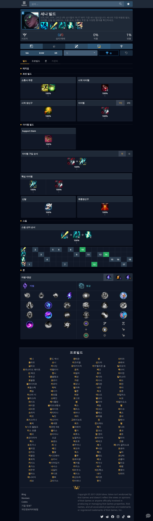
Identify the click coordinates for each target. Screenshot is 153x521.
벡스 (121, 412)
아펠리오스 (121, 401)
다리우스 (76, 469)
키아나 (99, 462)
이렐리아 (54, 369)
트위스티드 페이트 (31, 369)
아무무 (32, 469)
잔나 (54, 373)
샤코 (32, 480)
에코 (99, 459)
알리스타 (31, 398)
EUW (41, 53)
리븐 (76, 394)
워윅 (32, 423)
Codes (25, 501)
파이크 (121, 408)
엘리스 (54, 430)
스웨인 (54, 398)
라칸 (121, 383)
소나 (54, 362)
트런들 (54, 394)
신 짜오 (31, 373)
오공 (54, 437)
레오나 (76, 383)
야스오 (99, 394)
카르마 (54, 383)
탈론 (76, 391)
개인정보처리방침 (30, 509)
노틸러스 (76, 437)
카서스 (32, 462)
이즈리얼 (76, 362)
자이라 (99, 376)
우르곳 (32, 376)
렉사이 (121, 369)
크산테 (121, 455)
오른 (121, 391)
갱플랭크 (54, 376)
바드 (121, 380)
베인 (54, 448)
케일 (32, 391)
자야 (121, 387)
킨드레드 (99, 423)
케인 (99, 369)
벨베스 (99, 412)
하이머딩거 (54, 462)
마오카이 (54, 419)
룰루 (76, 455)
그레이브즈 (76, 419)
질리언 (32, 448)
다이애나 (76, 480)
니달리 (54, 469)
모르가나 (31, 444)
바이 (99, 466)
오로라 (121, 448)
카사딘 (54, 365)
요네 (121, 416)
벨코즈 (99, 398)
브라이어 (99, 437)
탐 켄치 (98, 434)
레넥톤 (54, 423)
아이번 (121, 373)
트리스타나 (31, 419)
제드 (99, 451)
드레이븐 (76, 459)
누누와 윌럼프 (31, 426)
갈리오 (32, 365)
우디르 (54, 473)
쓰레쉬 (121, 362)
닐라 (121, 451)
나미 (99, 473)
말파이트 (54, 408)
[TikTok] (123, 517)
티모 (32, 416)
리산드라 (76, 477)
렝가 (76, 430)
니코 (121, 398)
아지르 (99, 477)
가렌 (76, 380)
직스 (76, 451)
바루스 (76, 434)
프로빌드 (36, 60)
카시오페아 (54, 455)
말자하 (76, 387)
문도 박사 (54, 358)
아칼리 (76, 373)
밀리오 (121, 462)
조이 (99, 373)
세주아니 (76, 444)
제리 (99, 426)
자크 (99, 391)
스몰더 (121, 459)
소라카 (32, 412)
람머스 (32, 473)
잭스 (32, 441)
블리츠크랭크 (54, 405)
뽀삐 (54, 477)
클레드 (99, 455)
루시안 (99, 448)
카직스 (76, 466)
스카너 (54, 459)
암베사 (121, 419)
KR (56, 53)
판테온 (76, 358)
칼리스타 (121, 376)
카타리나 (54, 412)
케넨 (76, 376)
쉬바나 (76, 412)
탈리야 (99, 401)
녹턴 (54, 416)
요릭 (76, 369)
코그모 (76, 398)
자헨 (121, 466)
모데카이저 (76, 365)
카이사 (99, 380)
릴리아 (121, 437)
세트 (121, 434)
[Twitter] (102, 517)
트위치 (32, 459)
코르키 (54, 380)
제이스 (76, 473)
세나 (99, 444)
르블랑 (32, 380)
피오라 (76, 448)
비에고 (99, 441)
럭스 (76, 405)
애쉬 (32, 434)
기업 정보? (26, 505)
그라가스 (54, 480)
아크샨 (99, 408)
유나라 (121, 426)
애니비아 (31, 477)
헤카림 (76, 462)
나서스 (54, 466)
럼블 (54, 451)
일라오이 (121, 365)
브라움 (99, 416)
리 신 (54, 444)
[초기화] (126, 53)
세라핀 (99, 383)
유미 (99, 480)
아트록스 (99, 469)
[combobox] (81, 53)
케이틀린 (54, 401)
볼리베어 (76, 426)
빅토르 (76, 441)
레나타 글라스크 (121, 444)
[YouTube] (128, 517)
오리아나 (54, 434)
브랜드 (54, 441)
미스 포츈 (31, 430)
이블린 (32, 455)
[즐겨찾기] (128, 4)
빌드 (25, 60)
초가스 (32, 466)
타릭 (54, 387)
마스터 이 (31, 394)
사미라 (121, 358)
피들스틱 (31, 387)
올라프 (32, 362)
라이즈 (32, 401)
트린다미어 (31, 437)
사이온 (32, 405)
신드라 (99, 362)
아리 (76, 416)
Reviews (26, 498)
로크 (121, 430)
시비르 (32, 408)
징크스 (99, 430)
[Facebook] (112, 517)
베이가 (54, 391)
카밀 (99, 405)
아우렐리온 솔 (98, 365)
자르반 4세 (54, 426)
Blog (24, 494)
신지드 (32, 451)
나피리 (121, 473)
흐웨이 (121, 469)
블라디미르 (31, 383)
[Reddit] (107, 517)
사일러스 (121, 394)
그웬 (121, 441)
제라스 (76, 408)
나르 (99, 387)
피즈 (76, 423)
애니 (32, 358)
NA (27, 53)
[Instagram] (118, 517)
